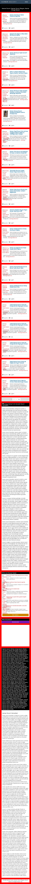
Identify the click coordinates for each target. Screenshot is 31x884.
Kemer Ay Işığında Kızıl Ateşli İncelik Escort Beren (18, 248)
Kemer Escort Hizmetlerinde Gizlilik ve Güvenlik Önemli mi (16, 606)
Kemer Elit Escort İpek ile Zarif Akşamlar (18, 53)
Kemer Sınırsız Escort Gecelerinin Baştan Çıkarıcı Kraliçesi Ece (17, 112)
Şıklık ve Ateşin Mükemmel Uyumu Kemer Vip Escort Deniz (18, 72)
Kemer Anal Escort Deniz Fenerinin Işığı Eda (17, 15)
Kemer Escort (9, 2)
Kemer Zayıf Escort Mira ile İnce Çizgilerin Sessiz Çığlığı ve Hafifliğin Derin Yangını (19, 132)
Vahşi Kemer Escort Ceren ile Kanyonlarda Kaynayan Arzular (19, 305)
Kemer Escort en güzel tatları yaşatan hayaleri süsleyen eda (16, 597)
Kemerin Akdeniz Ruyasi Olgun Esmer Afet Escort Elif (18, 210)
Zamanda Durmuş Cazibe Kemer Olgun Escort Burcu (17, 171)
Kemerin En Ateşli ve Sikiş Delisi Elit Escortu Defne (19, 34)
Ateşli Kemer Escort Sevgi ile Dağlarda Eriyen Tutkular (18, 362)
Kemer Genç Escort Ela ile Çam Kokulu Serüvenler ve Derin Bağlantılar (18, 191)
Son (19, 399)
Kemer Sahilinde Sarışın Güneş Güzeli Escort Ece (18, 286)
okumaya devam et (7, 23)
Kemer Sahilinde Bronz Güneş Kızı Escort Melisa (18, 229)
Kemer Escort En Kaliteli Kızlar (12, 588)
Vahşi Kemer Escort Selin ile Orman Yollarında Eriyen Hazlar (19, 381)
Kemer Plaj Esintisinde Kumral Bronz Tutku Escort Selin (18, 267)
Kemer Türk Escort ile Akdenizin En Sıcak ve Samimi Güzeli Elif (19, 152)
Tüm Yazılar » (15, 615)
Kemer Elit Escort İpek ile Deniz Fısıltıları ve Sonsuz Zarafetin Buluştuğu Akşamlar (18, 92)
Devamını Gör (15, 622)
